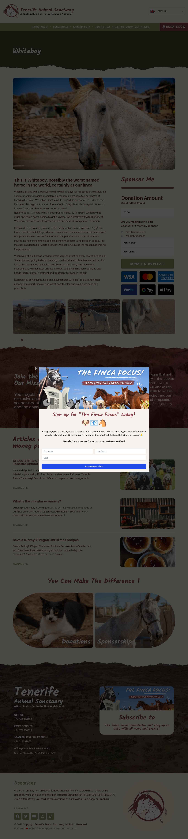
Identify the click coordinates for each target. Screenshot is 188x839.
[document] (94, 419)
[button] (37, 368)
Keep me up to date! (94, 466)
